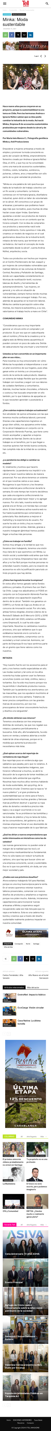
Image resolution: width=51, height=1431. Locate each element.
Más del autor (33, 987)
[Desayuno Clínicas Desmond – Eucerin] (25, 1330)
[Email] (24, 35)
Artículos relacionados (14, 987)
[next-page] (8, 1034)
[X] (18, 35)
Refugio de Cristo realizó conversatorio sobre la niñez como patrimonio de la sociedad (23, 1308)
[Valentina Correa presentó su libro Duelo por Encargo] (25, 1358)
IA (28, 1180)
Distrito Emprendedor (34, 1208)
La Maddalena (9, 1184)
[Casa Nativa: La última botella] (9, 1023)
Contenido (13, 10)
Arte (5, 1208)
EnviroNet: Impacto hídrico (32, 994)
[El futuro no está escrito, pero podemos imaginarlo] (37, 1174)
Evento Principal (14, 1282)
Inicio (5, 10)
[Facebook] (11, 35)
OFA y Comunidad (10, 1211)
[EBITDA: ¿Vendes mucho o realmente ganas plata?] (37, 1201)
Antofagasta (31, 1137)
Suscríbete (38, 1420)
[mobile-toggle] (4, 3)
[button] (47, 3)
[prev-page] (4, 1034)
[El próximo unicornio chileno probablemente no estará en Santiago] (13, 1149)
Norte (28, 944)
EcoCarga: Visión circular (31, 1007)
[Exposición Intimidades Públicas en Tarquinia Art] (25, 1387)
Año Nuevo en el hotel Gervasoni (38, 976)
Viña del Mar (8, 947)
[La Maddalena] (13, 1174)
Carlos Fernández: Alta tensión (13, 976)
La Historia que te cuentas (36, 1156)
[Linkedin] (30, 35)
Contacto (30, 1423)
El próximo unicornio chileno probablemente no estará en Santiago (13, 1162)
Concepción (19, 944)
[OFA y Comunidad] (13, 1201)
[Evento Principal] (25, 1273)
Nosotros (20, 1423)
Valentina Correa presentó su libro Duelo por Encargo (23, 1366)
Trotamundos (8, 1180)
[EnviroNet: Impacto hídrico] (9, 997)
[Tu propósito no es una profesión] (37, 1149)
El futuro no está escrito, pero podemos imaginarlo (37, 1187)
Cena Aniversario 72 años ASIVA (22, 1254)
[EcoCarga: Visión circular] (9, 1010)
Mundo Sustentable (27, 10)
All (22, 1137)
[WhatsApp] (5, 35)
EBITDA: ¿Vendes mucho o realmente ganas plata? (35, 1214)
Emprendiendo (8, 1156)
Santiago (36, 944)
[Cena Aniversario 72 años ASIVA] (25, 1244)
